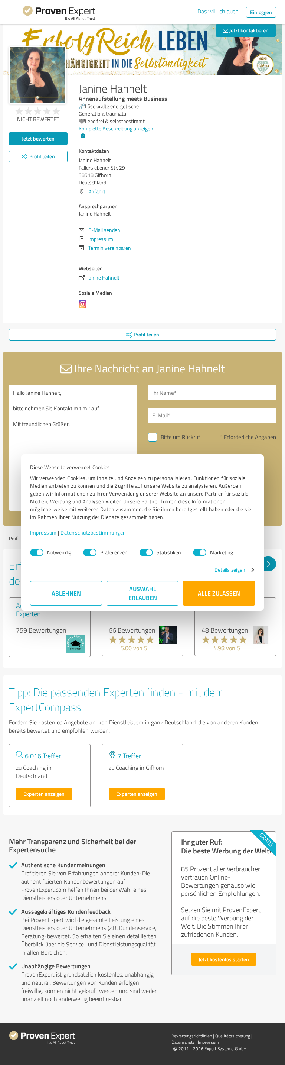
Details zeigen (229, 569)
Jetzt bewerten (38, 138)
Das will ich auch (218, 11)
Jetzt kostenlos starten (224, 959)
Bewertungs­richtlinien (191, 1036)
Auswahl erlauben (142, 593)
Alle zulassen (219, 593)
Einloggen (261, 12)
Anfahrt (96, 191)
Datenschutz (182, 1042)
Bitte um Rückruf (180, 437)
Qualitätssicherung (232, 1036)
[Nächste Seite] (268, 563)
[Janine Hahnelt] (37, 75)
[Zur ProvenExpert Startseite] (59, 14)
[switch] (89, 552)
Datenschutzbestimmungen (93, 532)
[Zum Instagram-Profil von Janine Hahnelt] (84, 308)
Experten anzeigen (44, 793)
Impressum (43, 532)
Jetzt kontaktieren (248, 30)
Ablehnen (66, 593)
